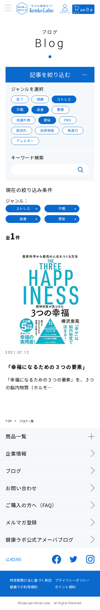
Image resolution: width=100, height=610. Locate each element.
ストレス (64, 99)
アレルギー (25, 140)
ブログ (13, 470)
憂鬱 (60, 109)
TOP (9, 421)
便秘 (47, 120)
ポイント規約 (65, 587)
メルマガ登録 (21, 522)
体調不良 (23, 120)
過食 (40, 109)
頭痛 (40, 99)
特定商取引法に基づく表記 (31, 580)
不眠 (19, 109)
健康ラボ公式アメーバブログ (40, 539)
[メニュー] (8, 8)
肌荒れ (21, 130)
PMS (67, 120)
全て (19, 99)
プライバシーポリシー (72, 580)
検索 (80, 170)
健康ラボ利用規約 (24, 587)
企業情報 (16, 453)
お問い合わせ (21, 488)
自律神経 (47, 130)
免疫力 (73, 130)
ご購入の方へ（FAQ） (31, 505)
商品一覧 (16, 436)
